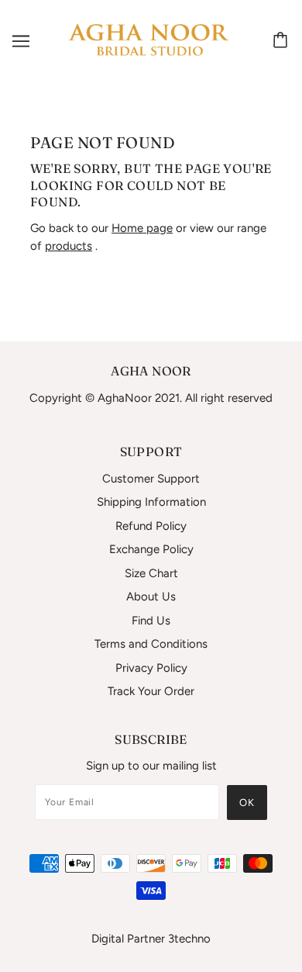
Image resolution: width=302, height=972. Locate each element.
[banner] (148, 40)
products (68, 246)
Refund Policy (151, 526)
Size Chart (151, 573)
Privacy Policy (151, 668)
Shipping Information (151, 502)
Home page (142, 228)
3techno (189, 939)
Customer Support (151, 479)
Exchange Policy (151, 549)
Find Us (151, 621)
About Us (151, 597)
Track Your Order (151, 691)
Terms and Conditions (151, 644)
